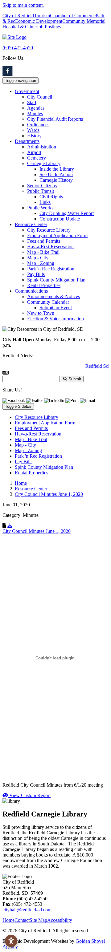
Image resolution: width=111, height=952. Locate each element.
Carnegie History (56, 180)
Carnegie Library (43, 163)
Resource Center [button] (31, 224)
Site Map (38, 920)
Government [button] (27, 91)
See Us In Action (56, 174)
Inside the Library (56, 169)
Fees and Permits (43, 241)
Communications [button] (31, 291)
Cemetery (36, 157)
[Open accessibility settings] (11, 941)
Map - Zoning (40, 263)
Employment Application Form (57, 235)
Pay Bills (36, 274)
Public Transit (40, 191)
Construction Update (59, 218)
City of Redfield (18, 15)
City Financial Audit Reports (55, 119)
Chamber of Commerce (73, 15)
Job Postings (49, 26)
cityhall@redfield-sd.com (26, 909)
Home (8, 920)
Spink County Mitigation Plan (56, 279)
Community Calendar (48, 302)
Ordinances (38, 124)
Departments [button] (27, 141)
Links (45, 202)
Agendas (35, 108)
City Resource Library (49, 230)
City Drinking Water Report (66, 213)
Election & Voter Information (55, 318)
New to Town (40, 313)
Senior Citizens (42, 185)
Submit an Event (55, 307)
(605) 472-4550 (17, 47)
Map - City (37, 257)
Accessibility (59, 920)
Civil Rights (51, 196)
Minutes (35, 113)
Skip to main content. (23, 5)
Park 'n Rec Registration (50, 268)
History (34, 135)
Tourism (42, 15)
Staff (31, 102)
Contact (22, 920)
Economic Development (38, 21)
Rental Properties (43, 285)
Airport (34, 152)
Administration (41, 146)
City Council (39, 96)
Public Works (40, 207)
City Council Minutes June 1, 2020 (36, 531)
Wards (33, 130)
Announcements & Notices (53, 296)
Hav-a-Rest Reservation (50, 246)
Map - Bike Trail (43, 252)
